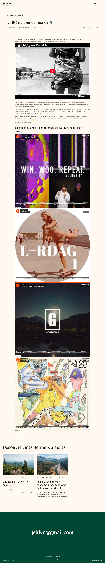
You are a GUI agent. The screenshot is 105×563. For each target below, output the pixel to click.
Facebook (57, 557)
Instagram (49, 557)
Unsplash (57, 560)
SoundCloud (30, 106)
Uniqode (12, 560)
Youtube (49, 560)
